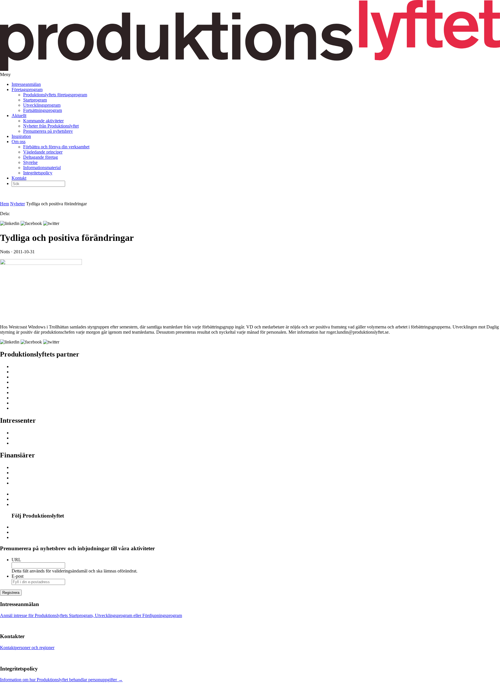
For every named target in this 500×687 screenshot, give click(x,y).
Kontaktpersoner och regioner (27, 647)
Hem (4, 203)
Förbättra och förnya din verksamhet (56, 146)
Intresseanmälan (26, 84)
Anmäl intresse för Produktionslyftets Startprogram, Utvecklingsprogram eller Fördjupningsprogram (91, 615)
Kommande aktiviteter (43, 120)
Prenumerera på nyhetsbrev (48, 131)
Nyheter (17, 203)
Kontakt (19, 178)
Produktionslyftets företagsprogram (55, 94)
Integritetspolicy (37, 172)
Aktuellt (19, 115)
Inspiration (21, 136)
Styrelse (30, 162)
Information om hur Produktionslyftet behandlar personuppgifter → (61, 679)
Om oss (18, 141)
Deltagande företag (40, 157)
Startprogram (35, 99)
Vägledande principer (42, 151)
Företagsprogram (27, 89)
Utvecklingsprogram (41, 105)
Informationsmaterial (42, 167)
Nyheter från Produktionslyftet (51, 125)
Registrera (10, 592)
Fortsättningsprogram (42, 110)
